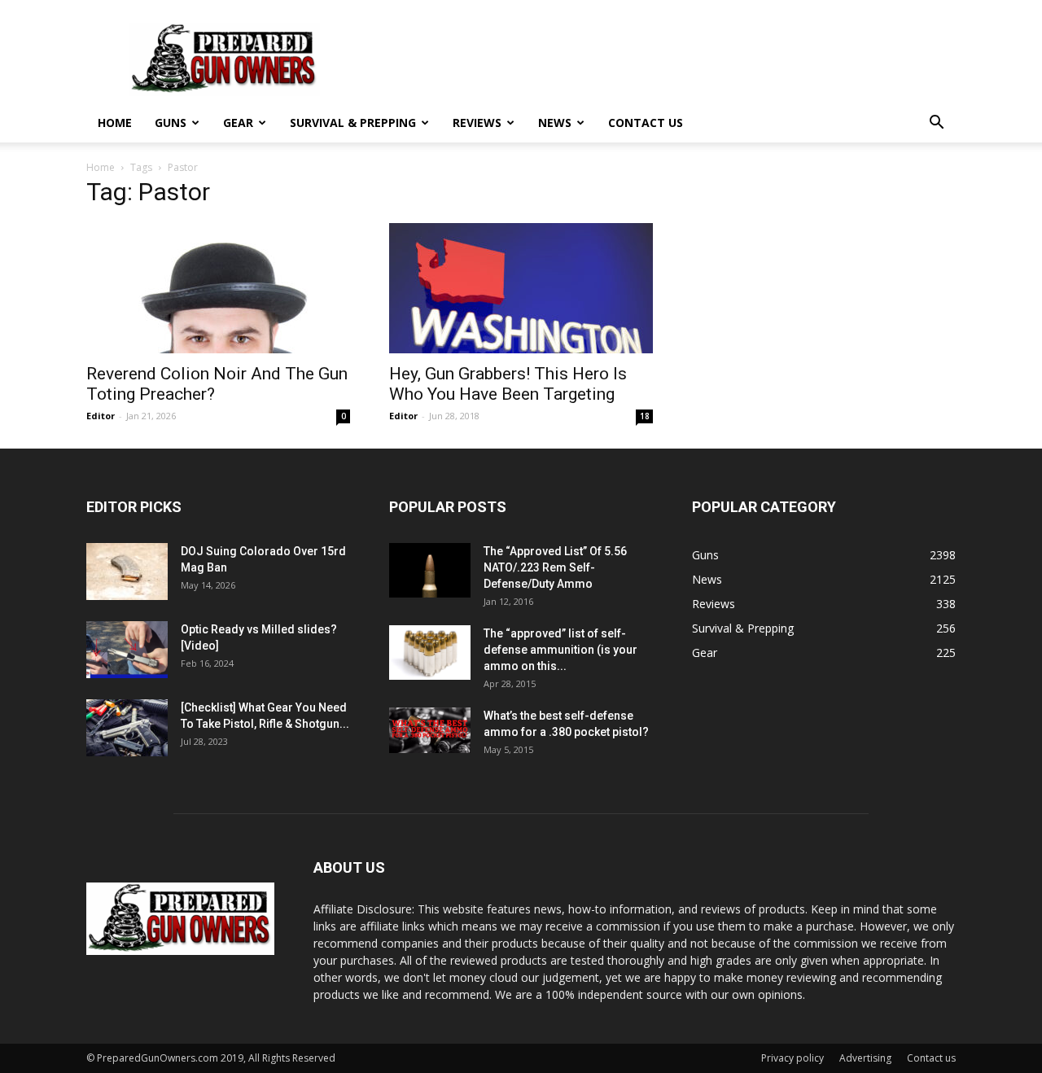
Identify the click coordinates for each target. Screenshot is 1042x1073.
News (554, 122)
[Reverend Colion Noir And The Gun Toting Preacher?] (218, 288)
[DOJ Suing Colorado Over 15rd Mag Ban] (127, 571)
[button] (936, 124)
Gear (238, 122)
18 (645, 416)
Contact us (645, 122)
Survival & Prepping (353, 122)
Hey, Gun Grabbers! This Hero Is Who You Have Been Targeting (508, 384)
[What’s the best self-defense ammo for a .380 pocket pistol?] (430, 730)
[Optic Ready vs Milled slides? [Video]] (127, 649)
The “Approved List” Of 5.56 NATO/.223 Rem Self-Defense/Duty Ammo (555, 567)
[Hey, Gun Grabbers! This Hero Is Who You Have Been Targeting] (521, 288)
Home (115, 122)
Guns (170, 122)
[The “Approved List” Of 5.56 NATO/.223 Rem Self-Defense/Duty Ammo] (430, 570)
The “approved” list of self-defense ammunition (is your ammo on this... (560, 649)
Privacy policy (792, 1058)
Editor (100, 415)
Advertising (865, 1058)
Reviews (477, 122)
